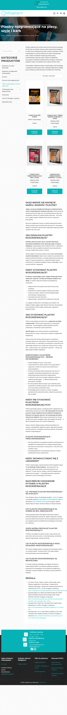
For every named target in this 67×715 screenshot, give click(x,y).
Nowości (4, 77)
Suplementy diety (7, 102)
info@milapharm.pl (43, 4)
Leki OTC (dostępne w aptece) (10, 98)
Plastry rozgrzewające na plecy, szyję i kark (11, 85)
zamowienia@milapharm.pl (36, 644)
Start (3, 35)
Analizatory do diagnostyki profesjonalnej (9, 72)
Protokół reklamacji (40, 671)
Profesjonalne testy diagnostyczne (7, 90)
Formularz (4, 664)
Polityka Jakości (22, 664)
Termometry (5, 95)
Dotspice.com (42, 682)
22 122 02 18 (44, 2)
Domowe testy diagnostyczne (10, 80)
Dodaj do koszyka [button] (34, 132)
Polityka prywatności (40, 662)
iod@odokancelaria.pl (7, 674)
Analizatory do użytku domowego (8, 67)
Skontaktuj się (42, 7)
